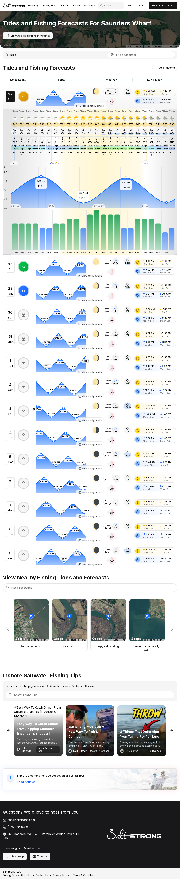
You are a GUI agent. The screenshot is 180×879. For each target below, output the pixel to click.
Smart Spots (90, 5)
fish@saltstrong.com (21, 820)
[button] (96, 91)
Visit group (17, 856)
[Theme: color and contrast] (129, 5)
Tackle (76, 5)
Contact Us (42, 875)
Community (32, 5)
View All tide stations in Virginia (30, 35)
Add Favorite (167, 67)
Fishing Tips (49, 5)
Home (12, 54)
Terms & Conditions (84, 875)
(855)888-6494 (18, 827)
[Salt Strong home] (14, 5)
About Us (26, 875)
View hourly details (92, 276)
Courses (64, 5)
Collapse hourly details (92, 105)
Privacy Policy (61, 875)
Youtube (42, 856)
